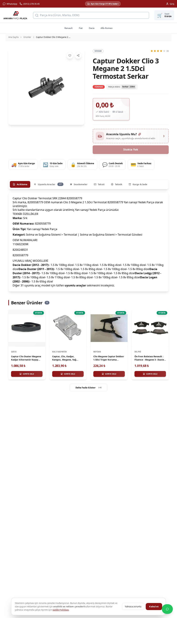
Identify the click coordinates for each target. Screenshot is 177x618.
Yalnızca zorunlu (133, 606)
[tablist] (88, 184)
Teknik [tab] (118, 184)
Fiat (81, 28)
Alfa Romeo (107, 28)
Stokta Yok (130, 149)
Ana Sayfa (13, 37)
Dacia (91, 28)
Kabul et (154, 606)
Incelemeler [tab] (81, 184)
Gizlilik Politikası (61, 609)
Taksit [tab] (101, 184)
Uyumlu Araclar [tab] (50, 184)
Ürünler (27, 37)
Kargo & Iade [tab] (140, 184)
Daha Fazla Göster (89, 387)
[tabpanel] (88, 241)
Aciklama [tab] (22, 184)
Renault (68, 28)
